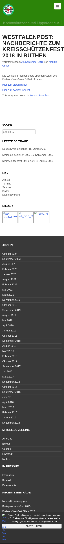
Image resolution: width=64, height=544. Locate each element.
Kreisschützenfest (39, 95)
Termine (6, 183)
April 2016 (8, 402)
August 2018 (9, 346)
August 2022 (9, 279)
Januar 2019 (9, 330)
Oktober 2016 (9, 387)
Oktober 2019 (9, 305)
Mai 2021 (7, 289)
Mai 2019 (7, 320)
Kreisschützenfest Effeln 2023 (18, 161)
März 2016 (8, 407)
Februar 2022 (9, 284)
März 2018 (8, 351)
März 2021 (8, 294)
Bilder (5, 191)
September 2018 (11, 341)
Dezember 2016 (11, 381)
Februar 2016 (9, 412)
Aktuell (6, 180)
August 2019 (9, 315)
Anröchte (7, 438)
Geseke (6, 449)
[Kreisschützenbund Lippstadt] (8, 9)
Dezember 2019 (11, 300)
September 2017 (11, 366)
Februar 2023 (9, 269)
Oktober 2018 (9, 335)
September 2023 (11, 259)
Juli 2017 (7, 371)
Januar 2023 (9, 274)
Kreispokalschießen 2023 (16, 155)
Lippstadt (7, 454)
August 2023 (9, 264)
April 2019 (8, 325)
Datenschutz (9, 485)
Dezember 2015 (11, 422)
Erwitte (6, 443)
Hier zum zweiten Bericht (16, 90)
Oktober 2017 (9, 361)
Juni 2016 (7, 397)
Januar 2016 (9, 417)
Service (6, 187)
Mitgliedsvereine (11, 194)
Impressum (8, 475)
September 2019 (11, 310)
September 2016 (11, 392)
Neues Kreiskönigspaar (15, 149)
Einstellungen (34, 526)
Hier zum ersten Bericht (15, 84)
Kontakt (6, 480)
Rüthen (6, 459)
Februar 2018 (9, 356)
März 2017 (8, 376)
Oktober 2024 (9, 254)
